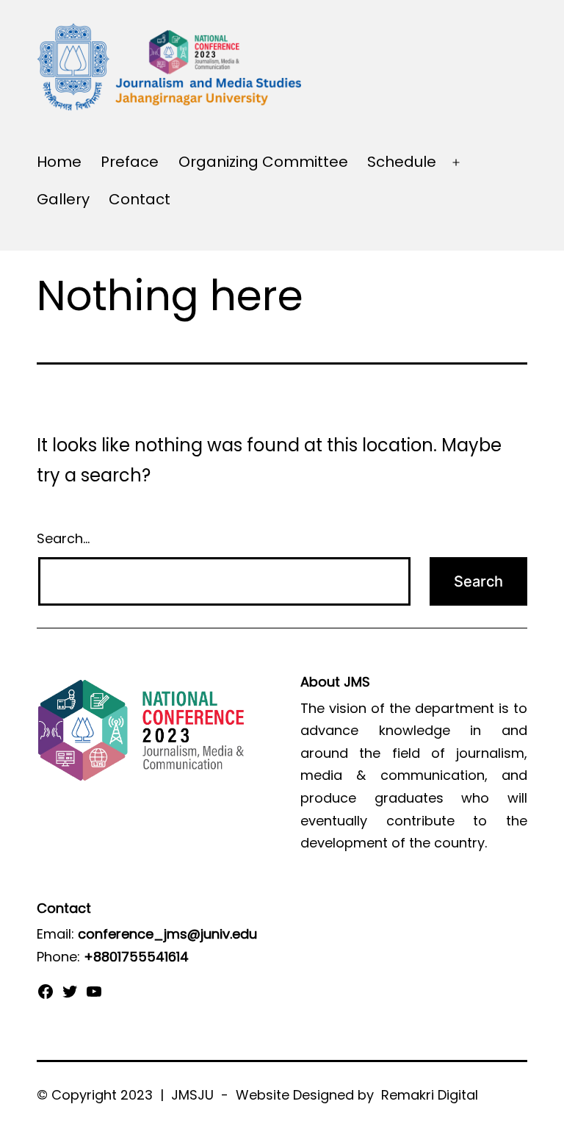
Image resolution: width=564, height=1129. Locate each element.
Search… (63, 538)
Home (59, 161)
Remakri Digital (429, 1095)
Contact (139, 199)
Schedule (401, 161)
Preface (130, 161)
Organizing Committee (263, 161)
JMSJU (190, 1095)
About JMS (335, 682)
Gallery (63, 199)
